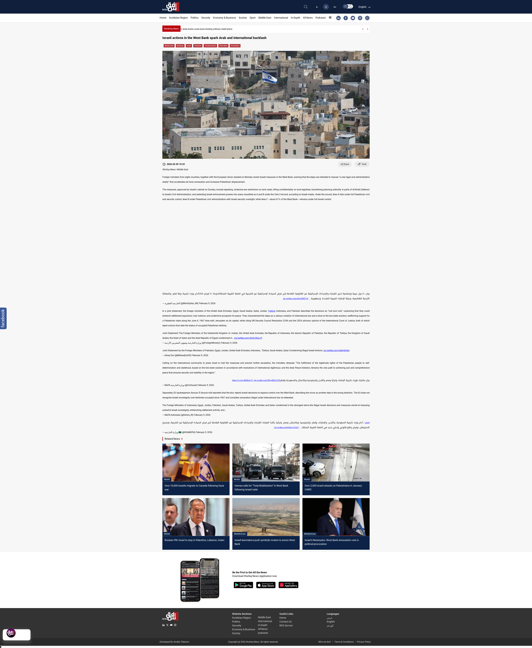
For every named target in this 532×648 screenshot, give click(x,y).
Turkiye (271, 311)
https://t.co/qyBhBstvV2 (242, 380)
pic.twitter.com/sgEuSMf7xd (295, 298)
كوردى (330, 625)
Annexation (235, 46)
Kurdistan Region (178, 17)
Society (243, 17)
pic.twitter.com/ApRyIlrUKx (336, 350)
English (331, 621)
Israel (189, 46)
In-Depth (295, 17)
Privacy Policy (364, 642)
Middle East (264, 17)
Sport (253, 17)
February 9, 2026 (207, 303)
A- (317, 7)
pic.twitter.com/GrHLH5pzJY (248, 338)
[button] (363, 29)
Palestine (197, 46)
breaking (180, 46)
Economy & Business (224, 17)
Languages (333, 613)
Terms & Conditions (344, 642)
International (281, 17)
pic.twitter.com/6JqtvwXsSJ (286, 427)
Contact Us (285, 621)
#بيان (367, 422)
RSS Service (286, 625)
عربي (329, 617)
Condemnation (210, 46)
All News (308, 17)
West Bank (223, 46)
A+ (335, 7)
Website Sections (242, 613)
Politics (195, 17)
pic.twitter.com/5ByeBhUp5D (267, 380)
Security (205, 17)
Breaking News (171, 28)
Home (163, 17)
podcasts (320, 17)
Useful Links (286, 613)
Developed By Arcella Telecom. (175, 642)
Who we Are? (324, 642)
